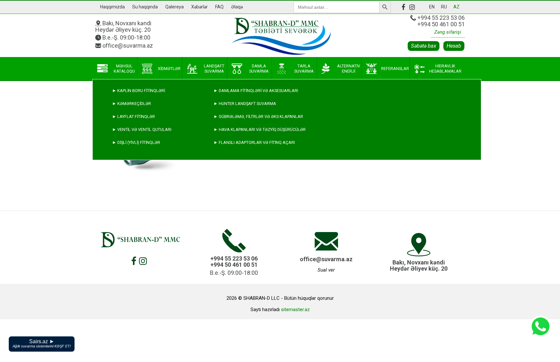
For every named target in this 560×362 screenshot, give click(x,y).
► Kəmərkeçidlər (131, 103)
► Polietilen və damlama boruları (149, 194)
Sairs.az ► (42, 343)
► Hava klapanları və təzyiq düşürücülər (260, 129)
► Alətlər (123, 233)
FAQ (219, 7)
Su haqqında (145, 7)
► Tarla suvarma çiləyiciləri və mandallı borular (168, 181)
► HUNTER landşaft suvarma (245, 103)
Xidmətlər (169, 68)
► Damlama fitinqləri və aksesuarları (256, 90)
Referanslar (395, 68)
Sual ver (326, 270)
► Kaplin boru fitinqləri (138, 90)
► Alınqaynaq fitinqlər (138, 207)
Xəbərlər (199, 7)
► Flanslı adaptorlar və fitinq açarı (254, 142)
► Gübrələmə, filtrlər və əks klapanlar (258, 116)
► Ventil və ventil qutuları (141, 129)
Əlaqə (237, 7)
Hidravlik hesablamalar (445, 69)
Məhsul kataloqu (124, 69)
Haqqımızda (112, 7)
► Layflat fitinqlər (133, 116)
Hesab (454, 46)
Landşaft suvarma (214, 69)
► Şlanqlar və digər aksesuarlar (149, 220)
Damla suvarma (259, 69)
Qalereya (174, 7)
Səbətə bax (423, 46)
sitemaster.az (295, 309)
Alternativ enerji (348, 69)
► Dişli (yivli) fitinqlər (136, 142)
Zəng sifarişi (447, 32)
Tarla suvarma (304, 69)
